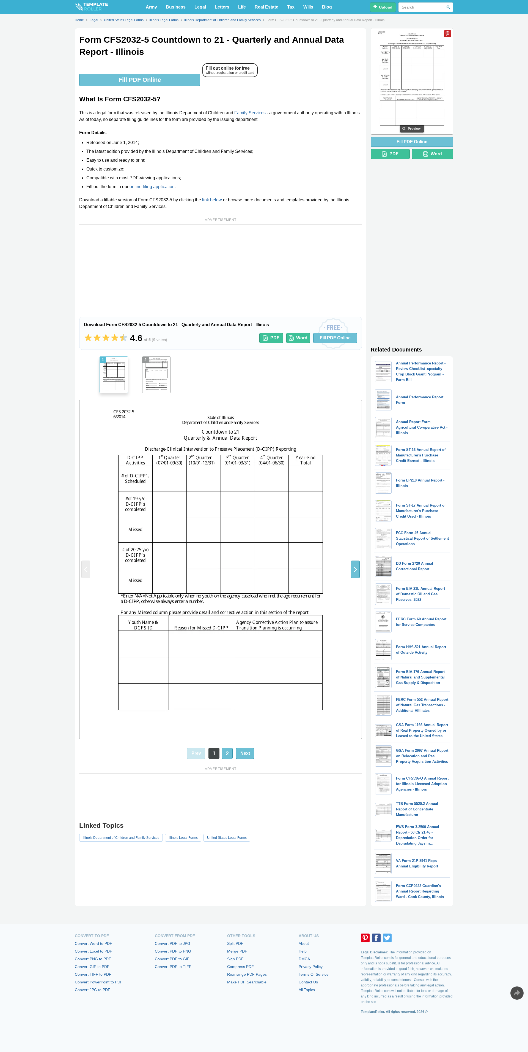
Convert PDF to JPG (172, 943)
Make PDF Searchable (246, 982)
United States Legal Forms (227, 838)
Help (303, 951)
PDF (274, 338)
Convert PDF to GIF (172, 959)
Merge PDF (237, 951)
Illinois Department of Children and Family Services (121, 838)
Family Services (250, 112)
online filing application (152, 186)
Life (242, 7)
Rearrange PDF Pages (247, 974)
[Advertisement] (220, 261)
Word (301, 338)
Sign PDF (235, 959)
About (304, 943)
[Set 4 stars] (114, 338)
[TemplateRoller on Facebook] (376, 938)
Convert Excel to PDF (93, 951)
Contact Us (308, 982)
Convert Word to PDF (93, 943)
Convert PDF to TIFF (173, 966)
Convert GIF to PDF (92, 966)
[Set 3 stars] (105, 338)
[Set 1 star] (88, 338)
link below (212, 200)
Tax (291, 7)
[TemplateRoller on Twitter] (387, 938)
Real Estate (266, 7)
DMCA (304, 959)
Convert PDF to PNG (173, 951)
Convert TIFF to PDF (93, 974)
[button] (355, 569)
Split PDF (235, 943)
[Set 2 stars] (97, 338)
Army (151, 7)
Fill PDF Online (140, 79)
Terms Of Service (314, 974)
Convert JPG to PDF (92, 990)
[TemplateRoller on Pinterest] (365, 938)
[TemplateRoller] (91, 7)
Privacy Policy (311, 966)
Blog (327, 7)
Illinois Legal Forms (183, 838)
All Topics (307, 990)
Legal (200, 7)
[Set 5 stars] (123, 338)
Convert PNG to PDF (93, 959)
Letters (222, 7)
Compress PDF (240, 966)
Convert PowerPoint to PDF (99, 982)
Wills (308, 7)
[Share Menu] (517, 993)
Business (176, 7)
